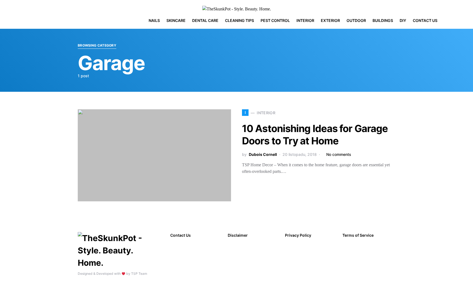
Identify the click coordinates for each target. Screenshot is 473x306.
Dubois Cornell (263, 154)
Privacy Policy (298, 235)
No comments (338, 154)
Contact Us (180, 235)
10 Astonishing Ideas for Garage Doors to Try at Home (315, 134)
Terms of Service (358, 235)
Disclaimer (238, 235)
